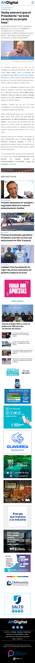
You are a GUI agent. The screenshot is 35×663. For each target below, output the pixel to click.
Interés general (18, 634)
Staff (14, 639)
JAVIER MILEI (18, 61)
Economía (13, 632)
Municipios (27, 632)
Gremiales (20, 632)
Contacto (19, 639)
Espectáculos (10, 636)
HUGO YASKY (31, 61)
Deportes (9, 634)
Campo (26, 634)
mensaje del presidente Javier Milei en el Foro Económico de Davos (17, 75)
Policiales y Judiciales (22, 636)
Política (6, 632)
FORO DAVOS (24, 61)
